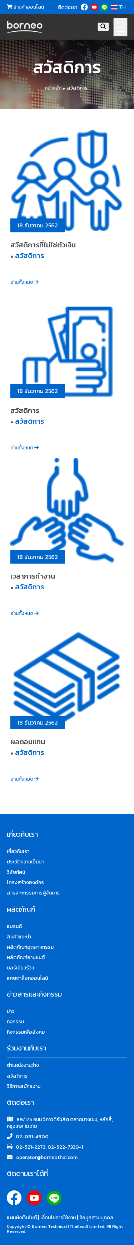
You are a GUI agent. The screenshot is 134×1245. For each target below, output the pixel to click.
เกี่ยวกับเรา (18, 851)
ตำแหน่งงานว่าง (23, 1065)
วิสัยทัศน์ (16, 872)
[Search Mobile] (103, 26)
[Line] (105, 7)
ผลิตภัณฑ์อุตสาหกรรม (30, 947)
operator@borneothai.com (47, 1157)
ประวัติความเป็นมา (25, 862)
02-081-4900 (32, 1136)
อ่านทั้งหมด (22, 282)
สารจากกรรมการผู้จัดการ (33, 893)
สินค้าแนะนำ (19, 937)
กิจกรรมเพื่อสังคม (26, 1032)
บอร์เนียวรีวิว (20, 968)
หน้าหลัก (53, 88)
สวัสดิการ (77, 88)
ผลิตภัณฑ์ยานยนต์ (26, 957)
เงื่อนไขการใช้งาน (58, 1217)
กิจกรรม (15, 1021)
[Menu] (120, 27)
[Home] (25, 27)
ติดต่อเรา (67, 7)
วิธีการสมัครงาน (23, 1086)
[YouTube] (95, 7)
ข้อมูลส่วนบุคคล (96, 1217)
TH (122, 7)
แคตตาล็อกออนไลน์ (27, 978)
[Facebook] (85, 7)
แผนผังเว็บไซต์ (22, 1217)
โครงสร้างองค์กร (25, 882)
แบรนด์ (14, 926)
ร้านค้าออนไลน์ (28, 7)
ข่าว (10, 1011)
